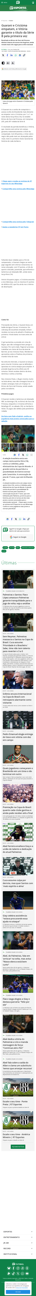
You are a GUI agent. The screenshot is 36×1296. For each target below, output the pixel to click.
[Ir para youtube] (27, 1273)
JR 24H (6, 1243)
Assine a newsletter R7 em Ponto (15, 227)
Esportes (7, 1231)
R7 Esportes (4, 20)
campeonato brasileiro (28, 547)
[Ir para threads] (27, 1268)
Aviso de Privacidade (22, 1287)
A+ (8, 63)
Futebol (11, 20)
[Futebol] (18, 8)
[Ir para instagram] (18, 1268)
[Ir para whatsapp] (22, 1273)
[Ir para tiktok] (13, 1273)
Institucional (10, 1254)
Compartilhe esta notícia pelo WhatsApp (18, 189)
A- (13, 63)
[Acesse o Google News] (20, 55)
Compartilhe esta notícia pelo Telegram (18, 222)
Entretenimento (11, 1237)
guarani (5, 547)
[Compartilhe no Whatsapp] (16, 55)
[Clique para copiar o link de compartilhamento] (24, 55)
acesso (4, 551)
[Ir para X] (18, 1273)
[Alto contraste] (3, 63)
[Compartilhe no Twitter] (3, 55)
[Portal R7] (18, 2)
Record (7, 1248)
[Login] (33, 2)
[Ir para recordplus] (9, 1273)
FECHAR (18, 1292)
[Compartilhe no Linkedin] (11, 55)
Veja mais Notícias (18, 1147)
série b (17, 547)
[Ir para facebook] (13, 1268)
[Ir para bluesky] (9, 1268)
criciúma (12, 547)
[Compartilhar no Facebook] (7, 55)
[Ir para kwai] (22, 1268)
